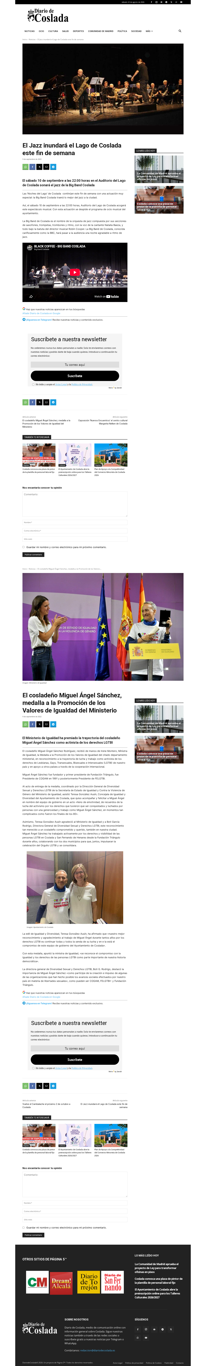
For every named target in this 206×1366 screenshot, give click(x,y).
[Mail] (161, 2)
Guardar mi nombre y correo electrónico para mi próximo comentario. (66, 547)
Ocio (41, 31)
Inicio (24, 39)
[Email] (46, 167)
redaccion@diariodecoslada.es (97, 1350)
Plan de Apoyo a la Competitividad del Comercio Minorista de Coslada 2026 (109, 472)
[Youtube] (181, 2)
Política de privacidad (134, 1363)
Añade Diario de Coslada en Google (41, 313)
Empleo (26, 465)
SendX (119, 388)
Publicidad (169, 1363)
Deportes (78, 31)
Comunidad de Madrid (100, 31)
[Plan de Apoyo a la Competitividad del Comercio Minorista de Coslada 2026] (110, 455)
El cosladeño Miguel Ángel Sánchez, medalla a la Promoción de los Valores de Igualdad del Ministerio (46, 423)
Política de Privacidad (81, 384)
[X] (171, 2)
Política (122, 31)
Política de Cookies (154, 1363)
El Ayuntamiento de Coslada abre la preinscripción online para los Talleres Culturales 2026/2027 (75, 472)
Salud (65, 31)
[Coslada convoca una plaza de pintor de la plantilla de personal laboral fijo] (38, 455)
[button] (180, 31)
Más (148, 31)
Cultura (53, 31)
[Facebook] (151, 2)
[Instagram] (156, 2)
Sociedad (136, 31)
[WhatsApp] (176, 2)
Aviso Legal (61, 384)
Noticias (30, 31)
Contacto (180, 1363)
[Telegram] (166, 2)
